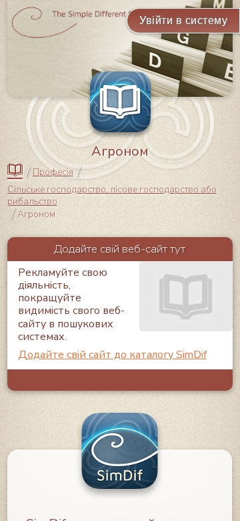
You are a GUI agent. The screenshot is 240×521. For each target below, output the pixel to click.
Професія (53, 172)
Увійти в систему (183, 20)
